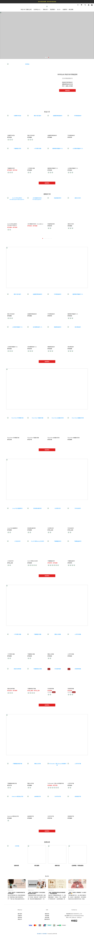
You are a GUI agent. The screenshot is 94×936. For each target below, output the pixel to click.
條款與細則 (44, 933)
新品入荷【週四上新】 (26, 9)
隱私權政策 (39, 933)
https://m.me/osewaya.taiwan (76, 915)
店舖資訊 (65, 9)
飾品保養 (47, 917)
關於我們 (20, 913)
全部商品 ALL (37, 9)
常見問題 (47, 915)
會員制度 (20, 917)
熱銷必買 (45, 9)
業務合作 (20, 919)
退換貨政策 (47, 919)
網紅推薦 (71, 9)
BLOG (58, 9)
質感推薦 (52, 9)
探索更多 (67, 90)
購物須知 (47, 913)
